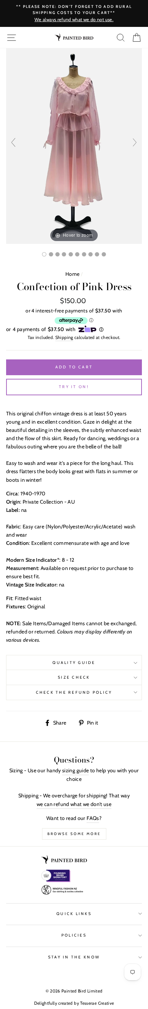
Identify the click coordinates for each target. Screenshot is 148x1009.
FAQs (93, 818)
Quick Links (74, 913)
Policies (74, 935)
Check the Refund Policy (74, 692)
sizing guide (75, 770)
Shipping (64, 337)
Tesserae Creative (97, 1003)
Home (72, 274)
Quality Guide (73, 662)
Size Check (74, 677)
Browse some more (74, 833)
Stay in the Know (74, 957)
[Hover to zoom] (74, 145)
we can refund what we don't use (74, 804)
